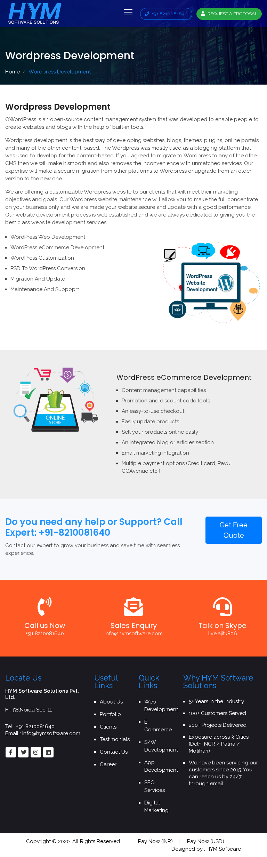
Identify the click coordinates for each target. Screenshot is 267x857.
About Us (111, 702)
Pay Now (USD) (205, 841)
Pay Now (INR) (155, 841)
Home (12, 72)
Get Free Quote (234, 530)
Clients (108, 727)
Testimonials (115, 739)
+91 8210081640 (169, 13)
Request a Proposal (232, 13)
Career (108, 764)
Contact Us (114, 752)
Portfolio (110, 714)
